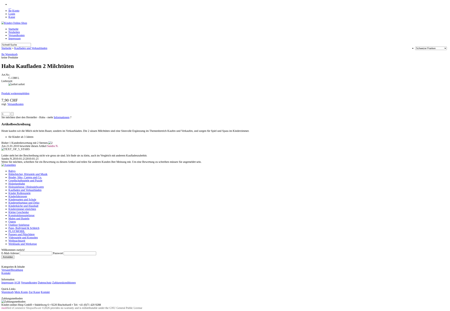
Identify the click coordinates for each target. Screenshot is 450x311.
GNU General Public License (125, 307)
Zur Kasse (34, 292)
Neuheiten (14, 32)
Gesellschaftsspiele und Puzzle (25, 180)
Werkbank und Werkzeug (22, 243)
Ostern (12, 221)
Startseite (13, 28)
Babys (11, 170)
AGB (17, 282)
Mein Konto (21, 292)
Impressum (14, 38)
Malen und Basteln (18, 218)
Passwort (58, 253)
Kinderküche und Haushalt (23, 205)
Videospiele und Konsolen (23, 237)
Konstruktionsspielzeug (21, 215)
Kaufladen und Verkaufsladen (30, 48)
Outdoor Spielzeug (18, 224)
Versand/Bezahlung (12, 269)
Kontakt (5, 273)
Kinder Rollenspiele (19, 193)
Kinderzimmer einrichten (22, 209)
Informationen (61, 117)
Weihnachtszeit (16, 240)
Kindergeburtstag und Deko (23, 202)
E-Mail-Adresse (10, 253)
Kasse (11, 16)
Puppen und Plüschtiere (21, 234)
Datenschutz (45, 282)
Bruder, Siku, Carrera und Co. (25, 177)
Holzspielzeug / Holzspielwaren (26, 186)
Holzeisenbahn (16, 183)
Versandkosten (16, 35)
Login (11, 13)
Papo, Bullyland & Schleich (23, 228)
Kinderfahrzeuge (17, 196)
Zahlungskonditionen (64, 282)
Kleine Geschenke (18, 212)
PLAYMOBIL (16, 231)
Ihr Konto (13, 10)
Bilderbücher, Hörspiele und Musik (27, 174)
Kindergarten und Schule (22, 199)
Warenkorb (7, 292)
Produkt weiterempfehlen (15, 93)
